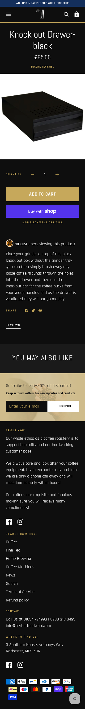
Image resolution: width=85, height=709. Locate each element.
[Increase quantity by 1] (57, 174)
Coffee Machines (20, 567)
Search (12, 583)
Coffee (11, 542)
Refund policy (17, 600)
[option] (42, 116)
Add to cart (42, 194)
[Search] (66, 14)
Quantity (13, 174)
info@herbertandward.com (28, 625)
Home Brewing (18, 558)
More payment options (42, 222)
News (10, 575)
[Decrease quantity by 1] (33, 174)
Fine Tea (13, 550)
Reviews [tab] (13, 325)
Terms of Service (20, 592)
